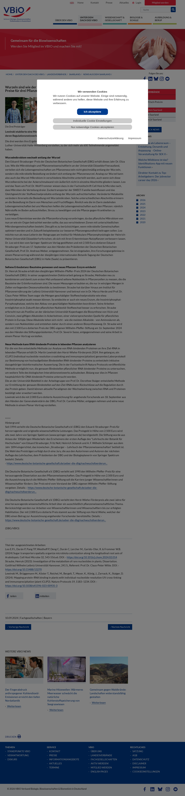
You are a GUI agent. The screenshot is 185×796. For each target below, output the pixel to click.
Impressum (134, 138)
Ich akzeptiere (92, 111)
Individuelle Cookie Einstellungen (92, 120)
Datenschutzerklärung (111, 138)
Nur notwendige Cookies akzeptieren (92, 127)
